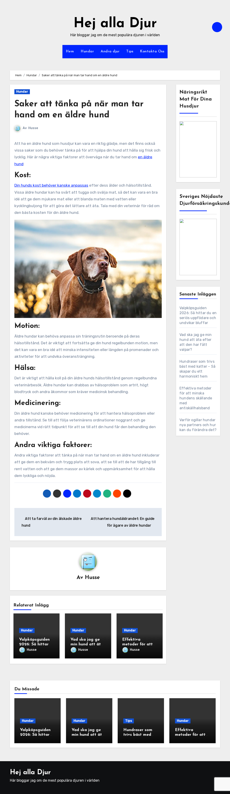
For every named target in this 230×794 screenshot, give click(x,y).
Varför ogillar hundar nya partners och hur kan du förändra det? (198, 425)
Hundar (87, 51)
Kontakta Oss (152, 51)
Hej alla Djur (115, 24)
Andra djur (110, 51)
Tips (129, 51)
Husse (33, 128)
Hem (70, 51)
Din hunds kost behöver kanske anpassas (51, 185)
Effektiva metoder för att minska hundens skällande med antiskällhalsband (195, 398)
